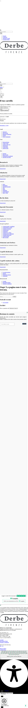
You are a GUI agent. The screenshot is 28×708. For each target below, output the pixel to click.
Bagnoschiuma (6, 142)
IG (2, 646)
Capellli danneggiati (7, 235)
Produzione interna (7, 274)
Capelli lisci (5, 231)
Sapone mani (5, 148)
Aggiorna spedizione (4, 110)
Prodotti (4, 36)
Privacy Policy (3, 648)
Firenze (4, 273)
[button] (14, 88)
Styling (4, 135)
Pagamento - (4, 125)
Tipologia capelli (6, 38)
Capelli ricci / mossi (7, 232)
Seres (4, 184)
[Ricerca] (1, 33)
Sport (4, 189)
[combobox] (14, 654)
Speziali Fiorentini (7, 186)
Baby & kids (5, 154)
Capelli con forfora (7, 229)
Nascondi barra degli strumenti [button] (7, 693)
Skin (4, 188)
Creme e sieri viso (6, 144)
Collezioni (5, 37)
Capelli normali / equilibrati (8, 226)
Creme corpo (5, 143)
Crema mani (5, 147)
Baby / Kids (5, 192)
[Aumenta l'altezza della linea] (2, 707)
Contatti (4, 281)
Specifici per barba (7, 157)
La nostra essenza (6, 272)
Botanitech (5, 185)
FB (0, 646)
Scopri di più (3, 168)
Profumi (4, 153)
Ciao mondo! (5, 302)
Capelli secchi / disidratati (8, 233)
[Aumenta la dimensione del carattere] (2, 691)
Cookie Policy (3, 649)
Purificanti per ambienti (8, 156)
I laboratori (5, 276)
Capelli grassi (5, 230)
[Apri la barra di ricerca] (0, 30)
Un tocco (7, 690)
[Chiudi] (1, 97)
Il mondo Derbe (6, 39)
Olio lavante (5, 133)
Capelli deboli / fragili (7, 227)
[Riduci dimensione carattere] (2, 696)
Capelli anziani (6, 236)
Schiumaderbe (6, 191)
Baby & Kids (5, 237)
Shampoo (5, 131)
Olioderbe (5, 190)
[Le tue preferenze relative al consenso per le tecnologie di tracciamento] (25, 705)
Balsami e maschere (7, 134)
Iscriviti (24, 323)
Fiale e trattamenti (6, 136)
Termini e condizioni (7, 283)
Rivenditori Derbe (6, 282)
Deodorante (5, 145)
